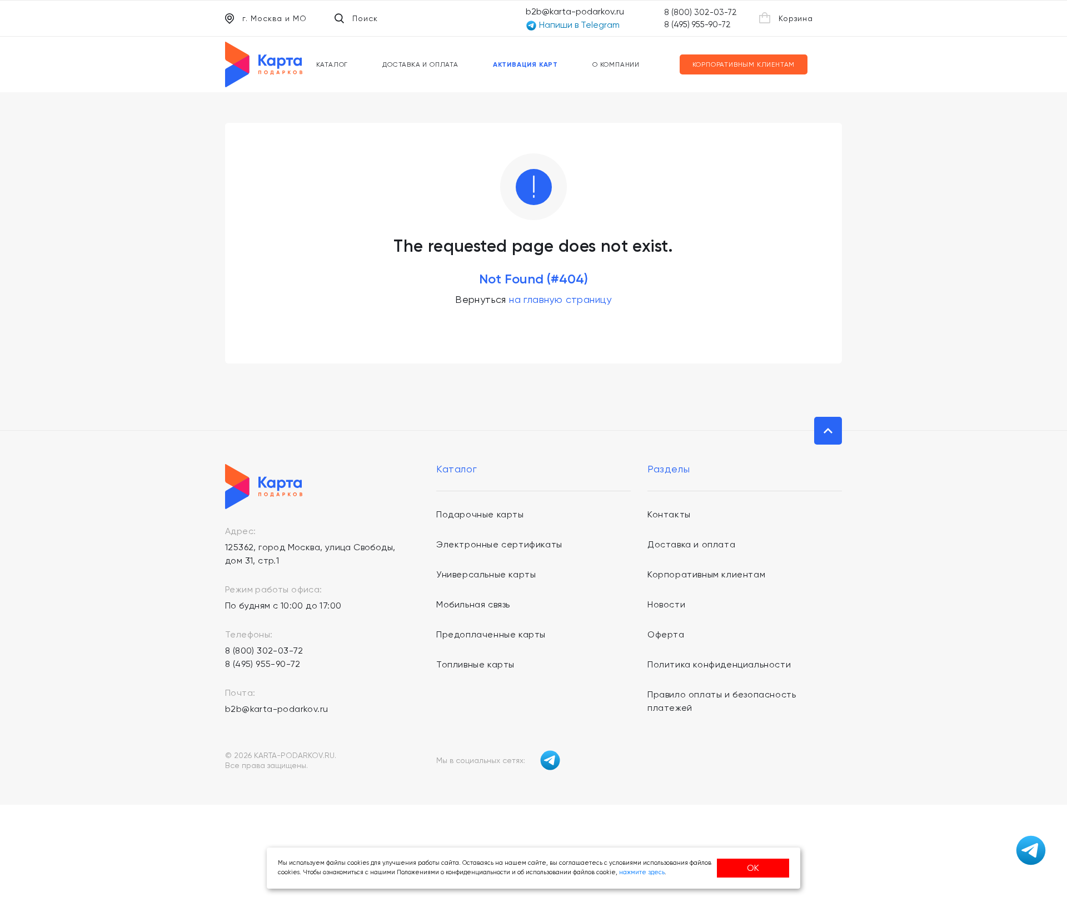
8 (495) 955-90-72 (697, 24)
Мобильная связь (473, 604)
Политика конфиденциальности (719, 664)
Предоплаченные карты (491, 634)
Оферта (666, 634)
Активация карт (525, 64)
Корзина (796, 18)
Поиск (365, 18)
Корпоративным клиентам (743, 64)
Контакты (669, 514)
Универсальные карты (486, 574)
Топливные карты (475, 664)
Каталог (332, 64)
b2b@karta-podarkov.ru (575, 11)
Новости (666, 604)
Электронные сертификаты (499, 544)
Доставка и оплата (420, 64)
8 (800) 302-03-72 (700, 12)
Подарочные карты (480, 514)
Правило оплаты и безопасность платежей (721, 701)
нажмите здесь (642, 872)
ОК (753, 868)
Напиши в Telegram (578, 24)
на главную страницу (560, 299)
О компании (616, 64)
